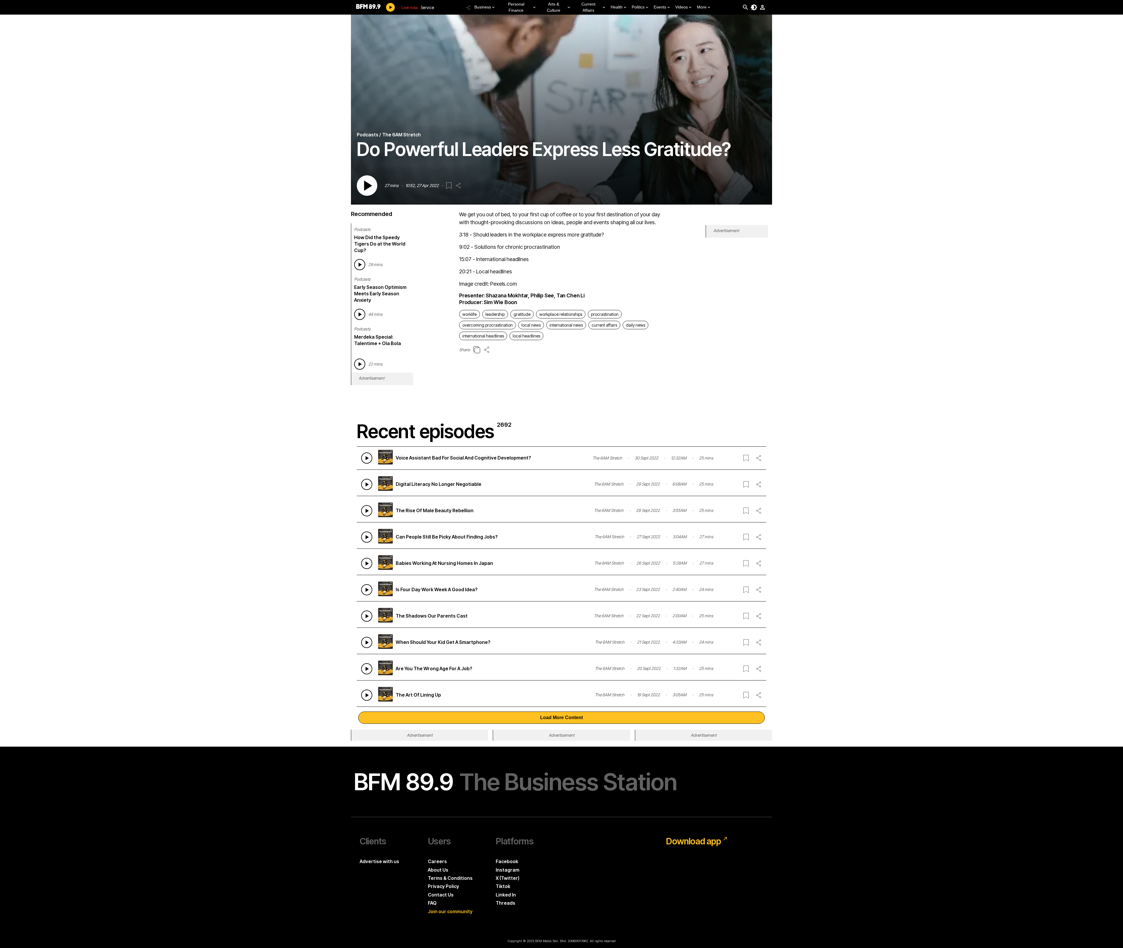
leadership (495, 314)
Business (482, 7)
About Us (438, 870)
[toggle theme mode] (753, 7)
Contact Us (441, 895)
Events (660, 7)
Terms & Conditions (450, 878)
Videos (681, 7)
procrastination (605, 314)
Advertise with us (379, 861)
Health (617, 7)
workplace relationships (560, 314)
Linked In (506, 895)
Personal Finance (516, 7)
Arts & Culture (553, 7)
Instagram (507, 870)
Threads (505, 903)
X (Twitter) (507, 878)
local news (531, 325)
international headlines (483, 335)
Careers (437, 861)
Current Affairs (588, 7)
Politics (638, 7)
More (702, 7)
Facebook (507, 861)
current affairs (604, 325)
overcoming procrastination (487, 325)
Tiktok (503, 886)
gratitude (522, 314)
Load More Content (561, 717)
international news (566, 325)
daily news (635, 325)
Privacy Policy (443, 886)
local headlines (526, 335)
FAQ (432, 903)
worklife (469, 314)
